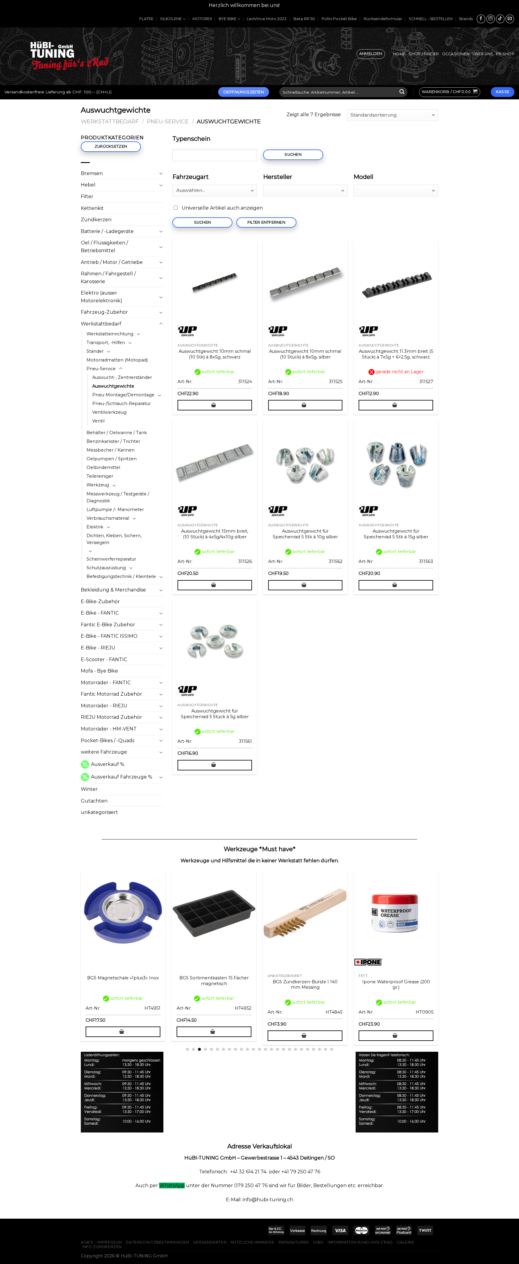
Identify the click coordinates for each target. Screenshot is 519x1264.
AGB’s (87, 1242)
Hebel (88, 185)
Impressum (109, 1242)
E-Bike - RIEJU (98, 648)
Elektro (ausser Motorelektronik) (101, 297)
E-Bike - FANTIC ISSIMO (109, 636)
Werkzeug (97, 485)
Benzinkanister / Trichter (113, 441)
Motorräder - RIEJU (104, 706)
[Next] (441, 943)
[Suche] (402, 92)
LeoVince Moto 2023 (267, 19)
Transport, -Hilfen (105, 342)
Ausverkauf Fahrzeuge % (121, 777)
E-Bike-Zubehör (100, 601)
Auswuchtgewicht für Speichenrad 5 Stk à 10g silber (305, 534)
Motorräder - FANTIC (106, 682)
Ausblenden (296, 5)
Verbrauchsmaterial (107, 518)
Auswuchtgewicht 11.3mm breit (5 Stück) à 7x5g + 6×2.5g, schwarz (396, 354)
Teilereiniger (99, 476)
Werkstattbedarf (110, 121)
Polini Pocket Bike (339, 19)
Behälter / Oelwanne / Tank (116, 432)
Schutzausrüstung (106, 567)
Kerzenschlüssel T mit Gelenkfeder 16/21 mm (309, 984)
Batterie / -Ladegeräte (107, 231)
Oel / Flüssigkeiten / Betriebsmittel (104, 246)
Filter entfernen (266, 222)
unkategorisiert (99, 812)
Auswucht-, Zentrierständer (122, 377)
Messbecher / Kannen (110, 450)
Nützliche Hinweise (253, 1242)
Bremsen (92, 173)
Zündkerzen (96, 219)
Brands (466, 19)
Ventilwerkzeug (109, 412)
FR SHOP (505, 54)
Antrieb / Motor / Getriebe (112, 262)
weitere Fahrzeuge (104, 752)
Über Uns (482, 54)
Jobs (318, 1242)
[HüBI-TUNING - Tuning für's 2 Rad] (69, 56)
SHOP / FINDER (423, 54)
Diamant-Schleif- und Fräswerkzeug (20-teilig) (127, 984)
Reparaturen (293, 1242)
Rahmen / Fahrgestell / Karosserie (108, 277)
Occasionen (456, 54)
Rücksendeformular (383, 19)
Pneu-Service (168, 121)
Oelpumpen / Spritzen (111, 458)
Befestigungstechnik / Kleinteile (121, 576)
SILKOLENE (171, 19)
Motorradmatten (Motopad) (117, 360)
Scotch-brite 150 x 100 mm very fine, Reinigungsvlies (218, 984)
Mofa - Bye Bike (99, 671)
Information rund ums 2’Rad (360, 1242)
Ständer (95, 351)
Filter (87, 196)
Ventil (98, 421)
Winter (89, 789)
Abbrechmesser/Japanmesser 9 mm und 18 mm (400, 984)
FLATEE (146, 19)
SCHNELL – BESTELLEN (431, 19)
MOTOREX (202, 19)
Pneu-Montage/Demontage (123, 395)
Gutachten (94, 801)
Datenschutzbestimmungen (157, 1242)
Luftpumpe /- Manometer (115, 509)
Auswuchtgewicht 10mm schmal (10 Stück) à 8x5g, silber (305, 354)
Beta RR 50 (304, 19)
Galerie (405, 1242)
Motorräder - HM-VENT (109, 729)
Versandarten (209, 1242)
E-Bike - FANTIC (100, 613)
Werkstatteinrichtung (109, 334)
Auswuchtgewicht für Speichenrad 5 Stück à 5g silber (215, 713)
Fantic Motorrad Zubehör (111, 694)
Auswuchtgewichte (113, 386)
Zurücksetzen (111, 146)
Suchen (293, 154)
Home (399, 54)
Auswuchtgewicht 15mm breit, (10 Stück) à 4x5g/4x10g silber (214, 534)
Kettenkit (92, 208)
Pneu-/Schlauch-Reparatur (121, 403)
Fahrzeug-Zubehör (104, 312)
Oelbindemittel (103, 467)
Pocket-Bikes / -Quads (107, 740)
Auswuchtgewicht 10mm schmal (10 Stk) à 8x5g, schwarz (215, 354)
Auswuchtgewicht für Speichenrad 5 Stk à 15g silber (396, 534)
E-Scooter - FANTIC (104, 659)
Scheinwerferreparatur (111, 559)
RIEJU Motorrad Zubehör (111, 717)
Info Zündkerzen (102, 1246)
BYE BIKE (227, 19)
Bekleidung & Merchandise (113, 590)
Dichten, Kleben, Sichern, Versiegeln (113, 539)
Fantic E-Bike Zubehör (108, 624)
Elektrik (94, 527)
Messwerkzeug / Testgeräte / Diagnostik (117, 497)
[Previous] (77, 943)
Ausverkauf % (107, 764)
